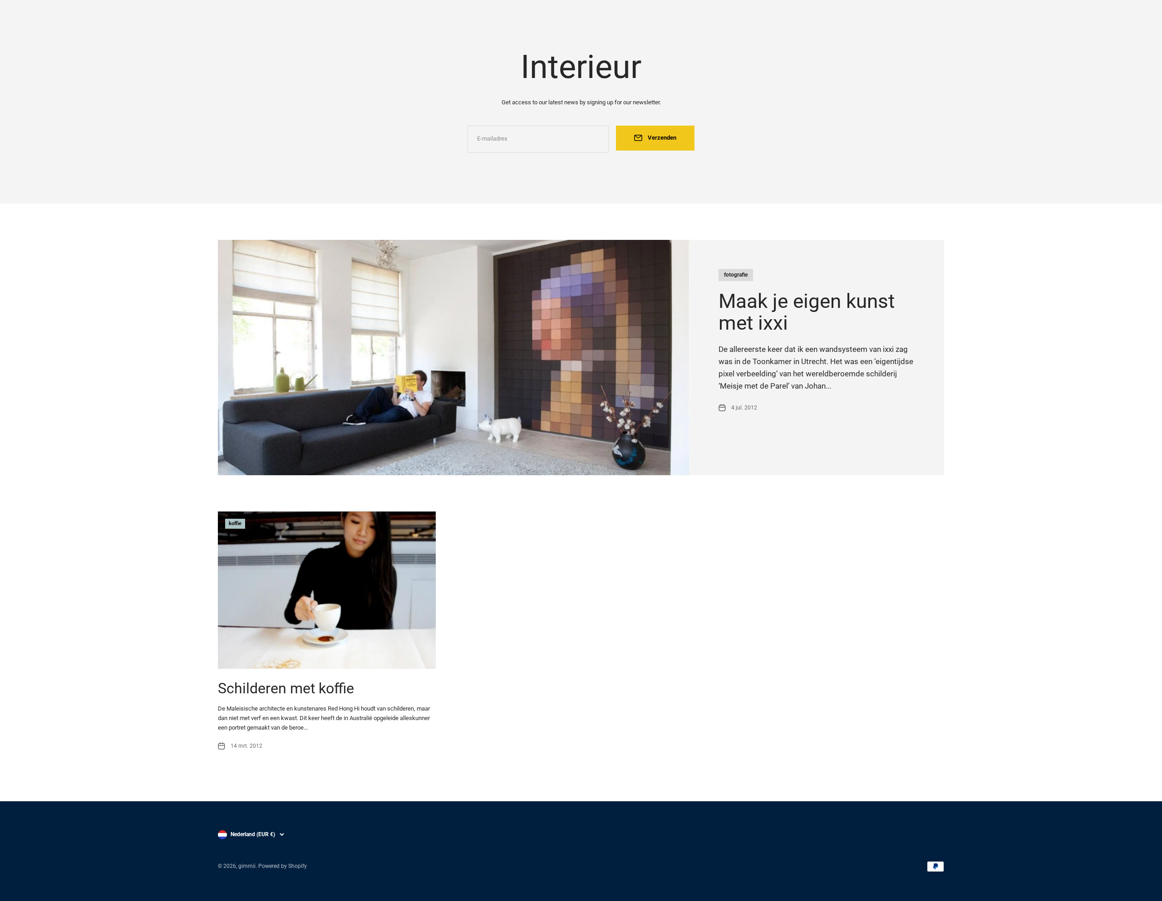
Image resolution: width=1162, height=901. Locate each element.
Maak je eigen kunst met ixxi (807, 312)
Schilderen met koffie (286, 688)
